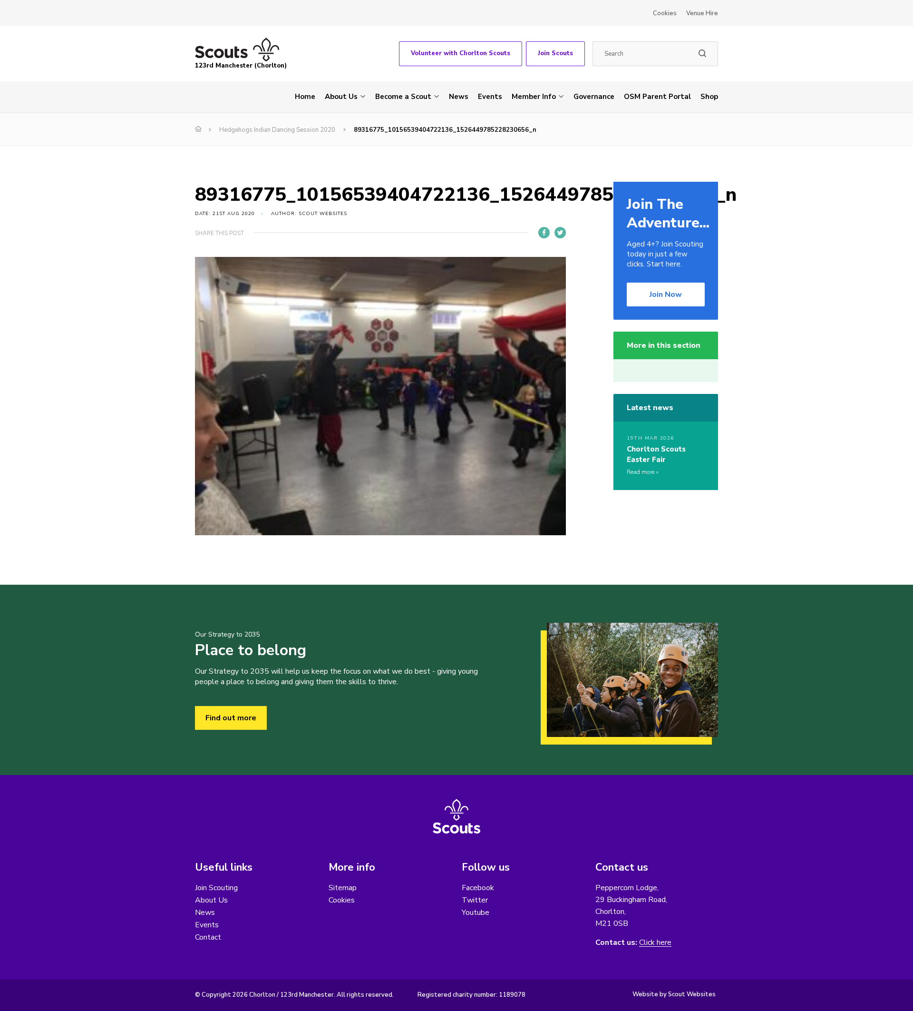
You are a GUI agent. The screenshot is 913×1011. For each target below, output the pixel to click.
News (458, 96)
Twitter (475, 900)
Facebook (478, 888)
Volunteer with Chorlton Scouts (460, 53)
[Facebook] (544, 232)
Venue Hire (702, 13)
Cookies (665, 13)
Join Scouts (555, 53)
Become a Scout (403, 96)
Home (305, 96)
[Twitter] (560, 232)
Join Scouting (216, 888)
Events (490, 96)
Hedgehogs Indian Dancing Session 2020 (277, 130)
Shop (709, 96)
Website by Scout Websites (674, 994)
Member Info (534, 96)
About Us (341, 96)
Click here (655, 943)
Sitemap (343, 888)
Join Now (666, 294)
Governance (593, 96)
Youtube (475, 912)
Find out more (230, 718)
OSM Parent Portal (657, 96)
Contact (208, 937)
